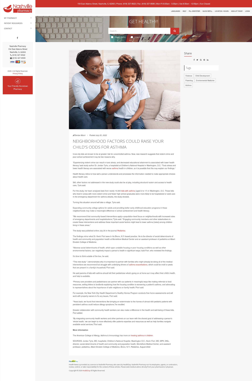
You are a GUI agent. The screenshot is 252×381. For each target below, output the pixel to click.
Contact (8, 28)
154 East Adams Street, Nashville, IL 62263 (96, 3)
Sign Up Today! (237, 11)
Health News (120, 37)
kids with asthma (128, 190)
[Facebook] (17, 38)
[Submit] (174, 31)
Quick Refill (207, 11)
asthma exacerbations (138, 264)
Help (184, 11)
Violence (188, 75)
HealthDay (86, 370)
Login (247, 11)
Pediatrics (121, 230)
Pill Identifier (194, 11)
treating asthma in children (142, 335)
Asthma (188, 85)
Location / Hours (222, 11)
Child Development (202, 75)
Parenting (189, 80)
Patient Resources (13, 23)
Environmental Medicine (205, 80)
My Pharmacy (10, 18)
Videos (137, 37)
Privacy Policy (18, 73)
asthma (115, 168)
